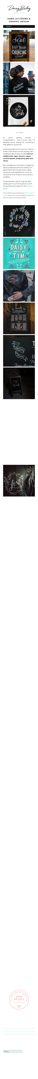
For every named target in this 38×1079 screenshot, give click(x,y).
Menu (8, 26)
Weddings (7, 1032)
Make (11, 1072)
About (6, 1027)
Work (5, 1030)
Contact (7, 1035)
